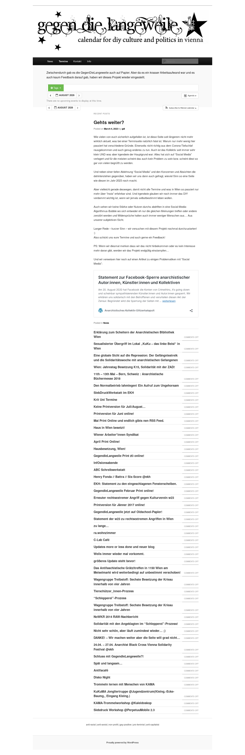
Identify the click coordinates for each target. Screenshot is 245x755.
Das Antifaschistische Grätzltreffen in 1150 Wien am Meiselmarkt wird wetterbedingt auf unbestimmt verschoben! (137, 570)
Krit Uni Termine (105, 399)
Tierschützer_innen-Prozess (114, 591)
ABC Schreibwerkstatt (109, 469)
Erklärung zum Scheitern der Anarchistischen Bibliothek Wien (134, 334)
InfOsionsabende (106, 462)
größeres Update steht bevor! (114, 561)
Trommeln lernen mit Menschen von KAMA (124, 684)
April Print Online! (107, 441)
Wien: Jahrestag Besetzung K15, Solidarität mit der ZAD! (134, 367)
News (50, 61)
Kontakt (77, 61)
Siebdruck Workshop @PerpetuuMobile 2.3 (124, 710)
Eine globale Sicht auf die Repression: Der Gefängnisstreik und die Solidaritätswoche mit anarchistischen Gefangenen (136, 357)
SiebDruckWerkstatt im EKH (114, 392)
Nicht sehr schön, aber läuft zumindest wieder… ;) (130, 630)
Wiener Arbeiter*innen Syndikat (116, 434)
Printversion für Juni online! (114, 413)
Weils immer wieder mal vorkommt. (119, 554)
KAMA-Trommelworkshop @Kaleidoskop (123, 703)
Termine (63, 61)
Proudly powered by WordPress (122, 742)
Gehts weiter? (109, 122)
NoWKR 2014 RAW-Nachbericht (116, 616)
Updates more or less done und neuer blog (124, 547)
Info (89, 61)
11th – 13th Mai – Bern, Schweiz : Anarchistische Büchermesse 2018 (128, 376)
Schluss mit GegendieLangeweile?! (119, 656)
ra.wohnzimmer (105, 533)
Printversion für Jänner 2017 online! (119, 505)
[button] (180, 107)
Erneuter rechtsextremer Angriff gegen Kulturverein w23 (134, 497)
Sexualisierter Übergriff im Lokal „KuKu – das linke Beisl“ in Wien (137, 345)
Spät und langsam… (108, 663)
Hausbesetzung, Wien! (110, 449)
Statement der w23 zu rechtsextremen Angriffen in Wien (133, 519)
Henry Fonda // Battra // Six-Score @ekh (122, 476)
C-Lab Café (101, 540)
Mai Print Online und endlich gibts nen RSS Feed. (129, 420)
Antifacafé (101, 670)
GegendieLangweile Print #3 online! (119, 456)
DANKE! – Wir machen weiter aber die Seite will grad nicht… (137, 637)
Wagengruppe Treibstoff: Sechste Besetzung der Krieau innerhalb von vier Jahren (133, 581)
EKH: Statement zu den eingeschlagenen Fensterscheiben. (135, 483)
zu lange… (101, 526)
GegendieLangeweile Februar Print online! (124, 490)
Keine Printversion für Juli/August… (119, 406)
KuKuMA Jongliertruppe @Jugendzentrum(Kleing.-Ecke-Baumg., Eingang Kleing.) (134, 693)
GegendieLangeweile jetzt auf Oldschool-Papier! (128, 512)
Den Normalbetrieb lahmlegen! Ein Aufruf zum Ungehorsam (136, 385)
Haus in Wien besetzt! (109, 427)
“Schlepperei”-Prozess (110, 598)
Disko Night (102, 677)
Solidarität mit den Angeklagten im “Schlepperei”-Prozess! (136, 623)
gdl (123, 128)
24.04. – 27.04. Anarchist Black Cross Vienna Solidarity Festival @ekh (133, 646)
